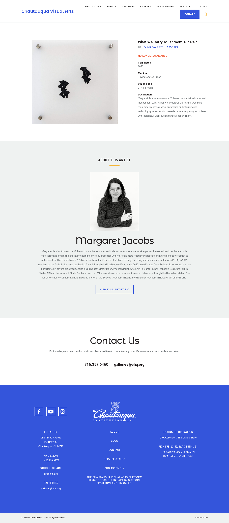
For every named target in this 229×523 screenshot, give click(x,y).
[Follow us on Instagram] (62, 411)
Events (111, 6)
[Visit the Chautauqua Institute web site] (114, 411)
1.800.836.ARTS (50, 460)
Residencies (93, 6)
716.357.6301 (51, 455)
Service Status (114, 458)
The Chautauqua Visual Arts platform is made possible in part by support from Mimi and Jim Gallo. (114, 480)
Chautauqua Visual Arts (47, 11)
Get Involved (165, 6)
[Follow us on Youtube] (50, 411)
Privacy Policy (201, 518)
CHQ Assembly (114, 468)
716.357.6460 (96, 364)
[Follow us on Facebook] (39, 411)
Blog (114, 440)
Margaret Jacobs (161, 47)
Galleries (128, 6)
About (114, 431)
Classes (145, 6)
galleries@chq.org (129, 364)
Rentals (185, 6)
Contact (202, 6)
